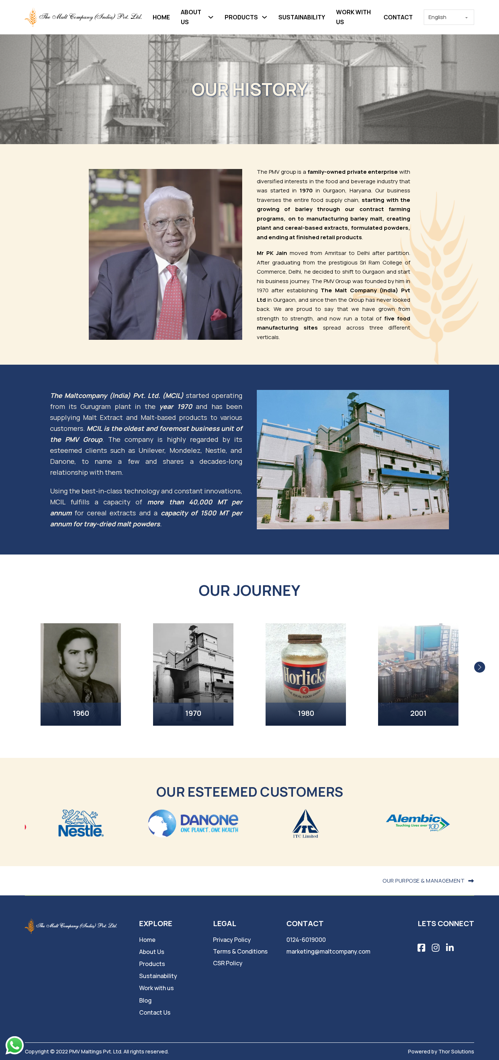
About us (191, 17)
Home (161, 17)
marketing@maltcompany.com (328, 951)
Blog (145, 1000)
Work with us (353, 17)
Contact (398, 17)
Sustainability (301, 17)
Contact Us (155, 1012)
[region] (249, 667)
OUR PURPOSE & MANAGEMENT (423, 880)
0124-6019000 (306, 940)
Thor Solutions (456, 1051)
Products (241, 17)
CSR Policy (228, 963)
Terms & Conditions (240, 951)
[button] (479, 667)
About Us (151, 952)
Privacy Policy (232, 940)
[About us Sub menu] (211, 17)
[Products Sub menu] (264, 17)
